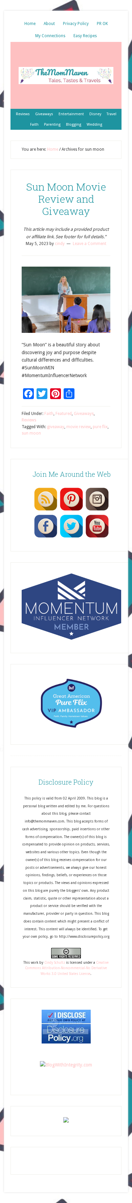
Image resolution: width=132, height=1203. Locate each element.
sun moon (31, 433)
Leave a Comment (89, 243)
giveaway (55, 426)
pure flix (100, 426)
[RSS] (46, 510)
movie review (78, 426)
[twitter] (71, 537)
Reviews (29, 420)
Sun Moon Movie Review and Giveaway (66, 199)
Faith (48, 413)
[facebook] (46, 537)
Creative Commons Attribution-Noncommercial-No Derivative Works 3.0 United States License (67, 968)
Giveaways (84, 413)
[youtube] (97, 537)
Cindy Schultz (54, 962)
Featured (64, 413)
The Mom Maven (66, 75)
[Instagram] (97, 510)
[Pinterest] (71, 510)
